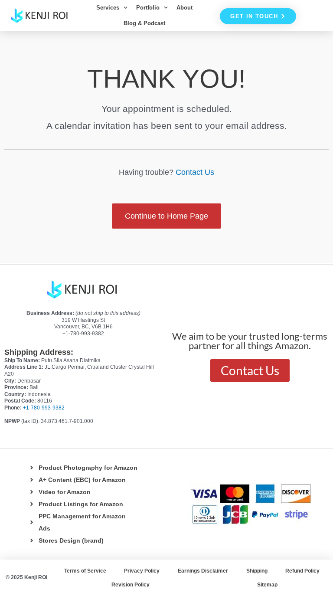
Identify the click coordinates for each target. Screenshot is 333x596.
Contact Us (195, 172)
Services (107, 7)
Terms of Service (85, 571)
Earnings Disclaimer (203, 571)
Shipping (257, 571)
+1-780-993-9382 (44, 408)
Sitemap (267, 585)
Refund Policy (302, 571)
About (184, 7)
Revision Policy (130, 585)
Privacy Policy (142, 571)
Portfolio (148, 7)
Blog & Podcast (144, 23)
